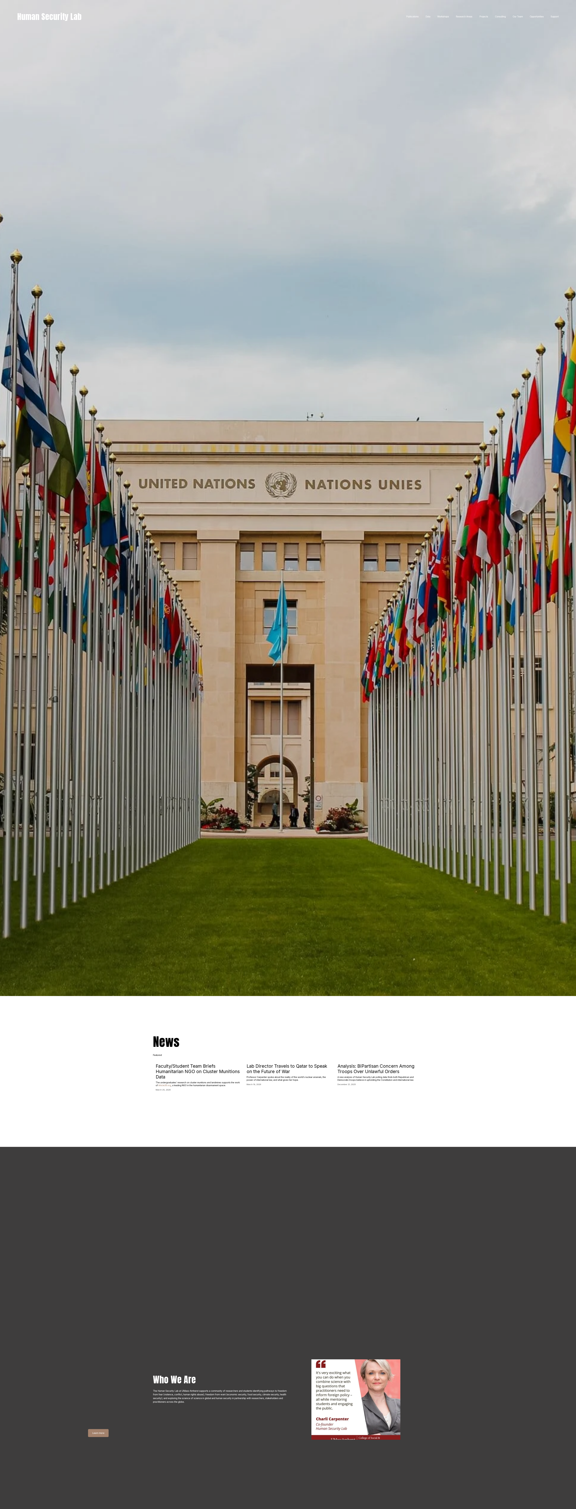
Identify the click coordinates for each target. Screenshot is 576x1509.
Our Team (518, 16)
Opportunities (537, 16)
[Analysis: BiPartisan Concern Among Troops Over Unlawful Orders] (380, 1060)
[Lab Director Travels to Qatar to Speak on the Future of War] (289, 1060)
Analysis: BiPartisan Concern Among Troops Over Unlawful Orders (376, 1068)
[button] (418, 1055)
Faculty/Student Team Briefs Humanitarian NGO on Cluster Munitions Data (198, 1071)
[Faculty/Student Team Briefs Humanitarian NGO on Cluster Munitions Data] (198, 1060)
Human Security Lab (49, 16)
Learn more (98, 1433)
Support (555, 16)
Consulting (500, 16)
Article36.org (164, 1085)
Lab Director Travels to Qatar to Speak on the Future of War (287, 1068)
